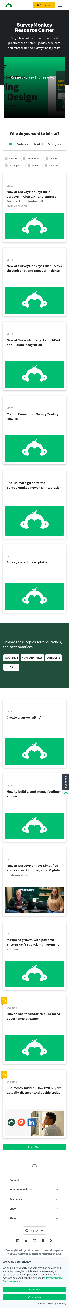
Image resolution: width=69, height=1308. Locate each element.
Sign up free (44, 5)
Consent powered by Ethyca (50, 1303)
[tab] (10, 144)
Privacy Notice (54, 1277)
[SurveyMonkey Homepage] (8, 5)
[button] (34, 1180)
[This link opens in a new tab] (18, 1240)
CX (11, 667)
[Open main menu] (60, 5)
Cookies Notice (11, 1281)
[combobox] (34, 1230)
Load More (34, 1147)
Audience (11, 657)
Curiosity (53, 657)
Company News (32, 657)
